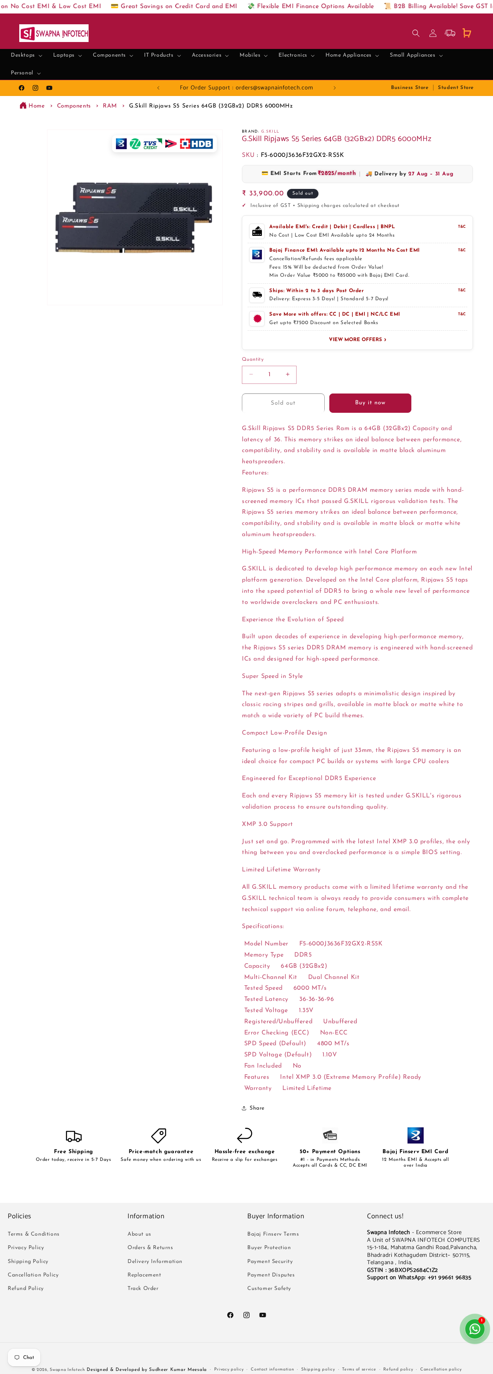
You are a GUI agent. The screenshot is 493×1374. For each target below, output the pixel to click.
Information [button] (146, 1216)
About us (139, 1234)
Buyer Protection (269, 1248)
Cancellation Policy (33, 1275)
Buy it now (370, 402)
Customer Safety (269, 1289)
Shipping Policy (28, 1262)
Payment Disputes (271, 1275)
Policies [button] (20, 1216)
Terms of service (359, 1369)
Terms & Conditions (34, 1234)
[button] (26, 55)
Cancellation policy (440, 1369)
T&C (462, 227)
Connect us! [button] (385, 1216)
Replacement (144, 1275)
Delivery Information (155, 1262)
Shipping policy (318, 1369)
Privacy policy (229, 1369)
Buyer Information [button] (275, 1216)
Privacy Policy (26, 1248)
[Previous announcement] (158, 88)
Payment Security (270, 1262)
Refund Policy (26, 1289)
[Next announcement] (334, 88)
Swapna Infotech (67, 1370)
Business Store (409, 87)
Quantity (252, 359)
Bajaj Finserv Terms (273, 1234)
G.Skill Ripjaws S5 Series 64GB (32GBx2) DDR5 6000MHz (211, 106)
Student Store (456, 87)
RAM (110, 106)
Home (37, 106)
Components (74, 106)
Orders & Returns (150, 1248)
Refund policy (398, 1369)
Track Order (143, 1289)
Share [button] (257, 1108)
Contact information (272, 1369)
